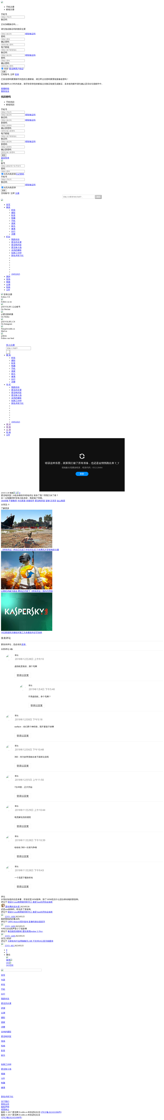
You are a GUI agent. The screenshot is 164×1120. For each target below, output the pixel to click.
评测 (3, 1008)
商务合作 (5, 1104)
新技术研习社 (17, 255)
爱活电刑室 (16, 245)
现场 (8, 279)
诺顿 (48, 501)
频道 (8, 207)
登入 (8, 345)
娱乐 (13, 226)
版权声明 (5, 1107)
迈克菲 (53, 501)
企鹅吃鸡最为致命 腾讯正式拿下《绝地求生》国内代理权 (27, 591)
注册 (17, 193)
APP (8, 290)
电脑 (13, 218)
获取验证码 (30, 34)
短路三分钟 (16, 253)
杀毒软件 (30, 501)
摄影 (13, 213)
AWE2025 (15, 274)
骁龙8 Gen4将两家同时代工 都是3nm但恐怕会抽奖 (30, 902)
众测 (8, 284)
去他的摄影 (16, 250)
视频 (8, 282)
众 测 (8, 430)
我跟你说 (15, 239)
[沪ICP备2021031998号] (51, 1112)
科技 (13, 210)
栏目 (8, 237)
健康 (13, 229)
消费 (13, 234)
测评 (8, 276)
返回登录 (5, 158)
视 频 (8, 427)
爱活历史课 (16, 242)
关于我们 (5, 1101)
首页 (8, 205)
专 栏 (8, 384)
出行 (13, 231)
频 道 (8, 355)
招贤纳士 (5, 1109)
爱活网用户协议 (16, 69)
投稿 (8, 287)
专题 (3, 980)
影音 (13, 215)
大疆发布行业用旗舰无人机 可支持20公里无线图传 (30, 941)
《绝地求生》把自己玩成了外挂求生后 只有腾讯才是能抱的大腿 (30, 550)
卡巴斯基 (21, 501)
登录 (17, 74)
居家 (13, 223)
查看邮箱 (5, 88)
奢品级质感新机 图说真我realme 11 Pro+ (25, 931)
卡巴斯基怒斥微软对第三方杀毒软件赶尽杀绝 (21, 632)
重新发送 (5, 91)
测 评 (8, 424)
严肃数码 (13, 501)
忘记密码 (20, 174)
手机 (13, 221)
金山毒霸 (61, 501)
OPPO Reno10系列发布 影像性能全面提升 (26, 922)
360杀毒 (4, 501)
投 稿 (8, 432)
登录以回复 (23, 675)
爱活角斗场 (16, 247)
